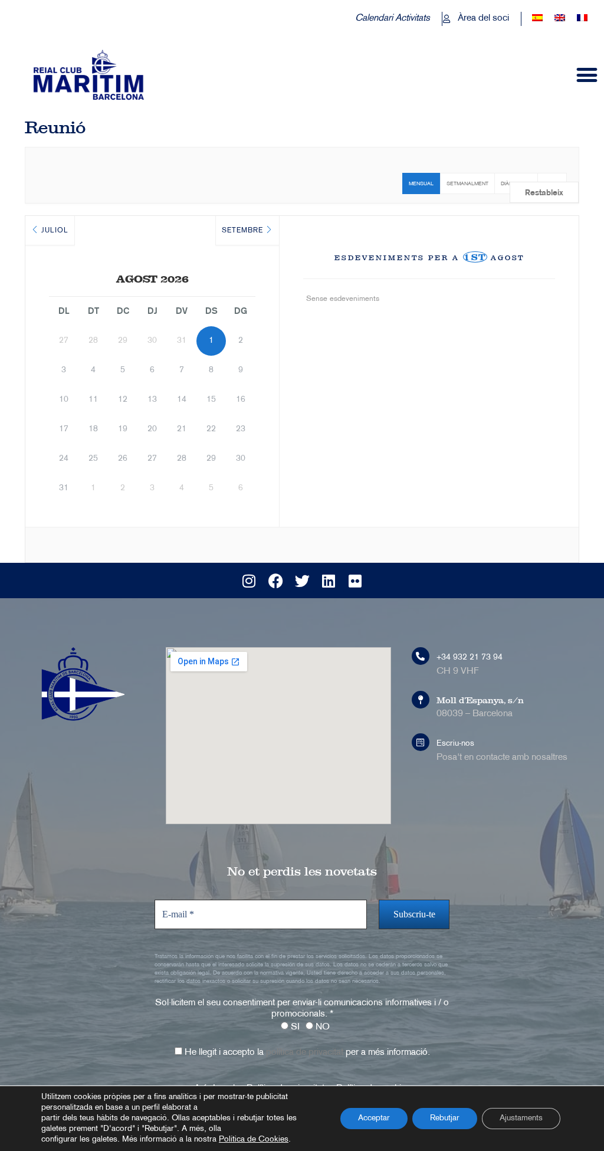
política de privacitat (304, 1052)
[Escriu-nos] (420, 742)
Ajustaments (521, 1118)
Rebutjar (444, 1118)
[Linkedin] (328, 580)
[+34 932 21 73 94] (420, 656)
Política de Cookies (253, 1139)
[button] (587, 75)
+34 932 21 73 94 (469, 657)
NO (321, 1027)
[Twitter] (302, 580)
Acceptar (374, 1118)
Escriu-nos (455, 743)
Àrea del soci (483, 18)
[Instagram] (249, 580)
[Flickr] (355, 580)
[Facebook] (275, 580)
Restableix (544, 192)
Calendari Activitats (392, 18)
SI (294, 1027)
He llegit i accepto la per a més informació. (306, 1052)
